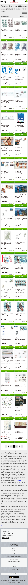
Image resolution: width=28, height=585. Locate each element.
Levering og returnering (14, 561)
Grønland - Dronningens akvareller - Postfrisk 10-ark (7, 385)
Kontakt (14, 548)
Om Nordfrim (14, 573)
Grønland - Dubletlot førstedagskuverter (6, 408)
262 (17, 446)
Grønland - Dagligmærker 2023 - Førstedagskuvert (20, 78)
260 (11, 446)
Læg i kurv (7, 40)
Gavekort (14, 550)
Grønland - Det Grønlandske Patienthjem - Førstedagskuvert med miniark (6, 197)
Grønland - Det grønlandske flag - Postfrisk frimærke (19, 125)
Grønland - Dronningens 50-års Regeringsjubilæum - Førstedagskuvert (7, 338)
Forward (19, 446)
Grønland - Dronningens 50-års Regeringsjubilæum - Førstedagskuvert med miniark (20, 339)
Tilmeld (6, 537)
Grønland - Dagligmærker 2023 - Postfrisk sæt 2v (6, 78)
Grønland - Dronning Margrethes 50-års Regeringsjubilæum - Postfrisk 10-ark (20, 291)
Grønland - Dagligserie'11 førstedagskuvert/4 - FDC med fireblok (7, 101)
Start (6, 446)
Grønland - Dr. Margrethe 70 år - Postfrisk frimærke (21, 196)
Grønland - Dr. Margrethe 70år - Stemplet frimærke (21, 219)
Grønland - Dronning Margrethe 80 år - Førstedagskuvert (6, 291)
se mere (19, 480)
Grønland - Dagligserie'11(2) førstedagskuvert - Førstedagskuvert (19, 102)
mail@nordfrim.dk (15, 582)
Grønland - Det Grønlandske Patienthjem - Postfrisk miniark (20, 173)
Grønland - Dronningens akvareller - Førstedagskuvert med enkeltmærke (20, 362)
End (22, 446)
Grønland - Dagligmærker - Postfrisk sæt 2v (21, 31)
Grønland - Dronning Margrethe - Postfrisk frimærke (6, 243)
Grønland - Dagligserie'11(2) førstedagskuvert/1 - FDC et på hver (6, 125)
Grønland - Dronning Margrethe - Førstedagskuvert (19, 243)
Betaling (14, 566)
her (1, 525)
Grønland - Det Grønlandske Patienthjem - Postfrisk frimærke (6, 149)
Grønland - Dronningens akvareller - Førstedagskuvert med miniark (20, 386)
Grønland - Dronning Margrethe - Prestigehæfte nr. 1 (6, 267)
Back (8, 446)
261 (14, 446)
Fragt (14, 563)
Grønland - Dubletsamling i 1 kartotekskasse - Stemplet (19, 433)
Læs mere (3, 11)
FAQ (14, 553)
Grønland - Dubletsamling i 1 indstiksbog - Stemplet (6, 433)
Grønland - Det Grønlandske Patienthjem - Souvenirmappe (5, 173)
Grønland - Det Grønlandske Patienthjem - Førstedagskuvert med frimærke (20, 150)
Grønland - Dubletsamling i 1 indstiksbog (19, 409)
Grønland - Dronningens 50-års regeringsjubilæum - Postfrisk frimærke (7, 315)
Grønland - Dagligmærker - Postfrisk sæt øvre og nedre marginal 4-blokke (7, 31)
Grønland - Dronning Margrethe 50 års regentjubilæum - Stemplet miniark (19, 267)
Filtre (24, 13)
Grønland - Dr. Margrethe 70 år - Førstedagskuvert (7, 219)
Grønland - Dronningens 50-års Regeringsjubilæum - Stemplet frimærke (20, 315)
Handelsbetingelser (14, 559)
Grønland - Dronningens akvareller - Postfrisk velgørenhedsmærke (7, 362)
